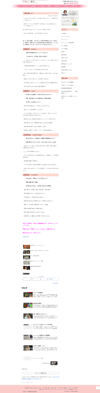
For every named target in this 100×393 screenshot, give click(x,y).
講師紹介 (65, 387)
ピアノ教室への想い (46, 387)
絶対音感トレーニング (73, 389)
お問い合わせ (26, 236)
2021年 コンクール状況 (67, 85)
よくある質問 (74, 387)
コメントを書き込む (41, 373)
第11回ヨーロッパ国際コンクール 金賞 (69, 97)
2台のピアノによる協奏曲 (67, 82)
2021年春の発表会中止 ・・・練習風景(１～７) (69, 92)
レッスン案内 (59, 387)
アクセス (69, 387)
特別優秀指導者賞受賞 (66, 88)
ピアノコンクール (64, 389)
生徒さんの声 (53, 387)
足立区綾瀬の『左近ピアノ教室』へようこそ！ (33, 387)
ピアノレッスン (26, 273)
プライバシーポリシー (49, 389)
